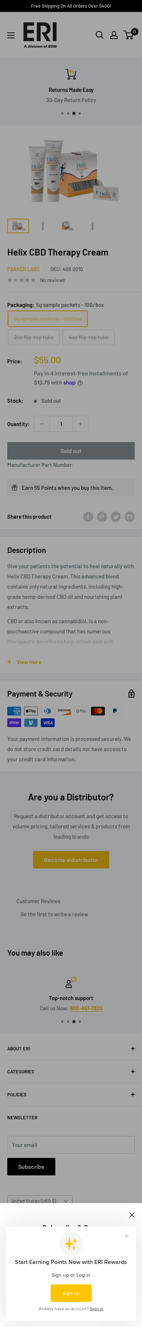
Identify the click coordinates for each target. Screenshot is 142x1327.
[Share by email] (130, 516)
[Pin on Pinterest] (102, 516)
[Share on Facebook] (88, 516)
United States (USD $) (33, 1201)
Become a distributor (71, 859)
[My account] (114, 35)
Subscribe (31, 1166)
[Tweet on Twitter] (116, 516)
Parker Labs (23, 269)
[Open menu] (11, 35)
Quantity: (18, 424)
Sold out (71, 450)
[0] (128, 35)
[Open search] (100, 35)
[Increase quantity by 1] (80, 424)
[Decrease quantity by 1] (42, 424)
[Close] (132, 1214)
